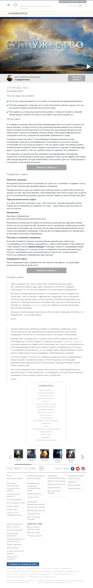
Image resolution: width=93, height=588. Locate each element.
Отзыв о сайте (34, 532)
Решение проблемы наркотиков (46, 407)
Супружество (46, 423)
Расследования (46, 437)
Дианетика (21, 568)
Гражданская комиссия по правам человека (41, 577)
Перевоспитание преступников (13, 534)
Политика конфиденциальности (48, 580)
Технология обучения (46, 390)
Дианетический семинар (36, 507)
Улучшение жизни (33, 514)
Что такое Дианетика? (14, 500)
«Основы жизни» (33, 497)
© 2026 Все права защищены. (21, 581)
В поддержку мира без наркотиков (40, 574)
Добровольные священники (12, 558)
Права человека (12, 548)
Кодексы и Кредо (13, 506)
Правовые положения (64, 582)
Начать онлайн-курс (13, 571)
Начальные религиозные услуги (36, 503)
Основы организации (46, 432)
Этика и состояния (46, 415)
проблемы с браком (72, 341)
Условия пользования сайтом (47, 582)
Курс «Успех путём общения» (33, 518)
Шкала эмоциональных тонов (46, 398)
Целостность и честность (45, 412)
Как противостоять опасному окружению (46, 420)
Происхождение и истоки (16, 503)
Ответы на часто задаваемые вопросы (14, 514)
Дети (46, 426)
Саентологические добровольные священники (36, 571)
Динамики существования (46, 393)
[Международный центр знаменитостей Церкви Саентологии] (16, 5)
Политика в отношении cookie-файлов (71, 580)
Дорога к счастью (13, 527)
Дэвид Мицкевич (66, 568)
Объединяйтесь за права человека (64, 574)
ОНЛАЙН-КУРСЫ (46, 386)
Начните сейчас (76, 78)
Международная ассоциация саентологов (67, 571)
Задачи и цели (46, 434)
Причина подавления (46, 418)
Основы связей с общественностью (46, 440)
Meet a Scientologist (34, 478)
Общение (46, 401)
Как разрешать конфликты (46, 409)
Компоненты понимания (46, 396)
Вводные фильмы (74, 488)
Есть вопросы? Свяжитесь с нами (33, 528)
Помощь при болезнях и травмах (45, 404)
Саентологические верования (13, 495)
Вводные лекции (74, 485)
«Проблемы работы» (34, 494)
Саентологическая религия (50, 568)
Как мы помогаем (14, 524)
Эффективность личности (36, 510)
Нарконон (23, 574)
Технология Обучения (14, 530)
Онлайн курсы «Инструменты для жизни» (33, 488)
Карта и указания (35, 536)
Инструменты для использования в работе (46, 429)
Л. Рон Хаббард (11, 568)
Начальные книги (74, 478)
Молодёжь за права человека (16, 577)
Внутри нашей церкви (14, 478)
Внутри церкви (12, 509)
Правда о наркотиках (14, 544)
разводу (37, 305)
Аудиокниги (72, 482)
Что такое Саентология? (13, 484)
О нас (9, 476)
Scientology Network (36, 476)
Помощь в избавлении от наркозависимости (16, 540)
